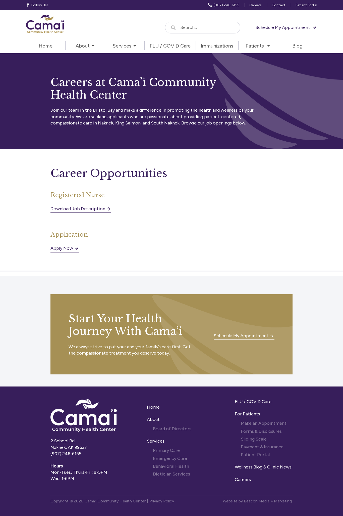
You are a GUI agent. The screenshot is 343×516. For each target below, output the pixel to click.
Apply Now (61, 248)
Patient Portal (255, 454)
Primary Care (166, 450)
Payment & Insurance (262, 447)
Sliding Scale (254, 439)
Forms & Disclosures (261, 431)
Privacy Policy (161, 501)
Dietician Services (172, 474)
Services (155, 441)
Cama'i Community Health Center (115, 501)
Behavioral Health (171, 466)
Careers (243, 479)
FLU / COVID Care (253, 401)
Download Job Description (77, 208)
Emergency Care (170, 458)
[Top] (324, 509)
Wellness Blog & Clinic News (263, 467)
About (153, 419)
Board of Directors (172, 429)
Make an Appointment (264, 423)
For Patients (248, 414)
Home (153, 407)
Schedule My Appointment (283, 27)
